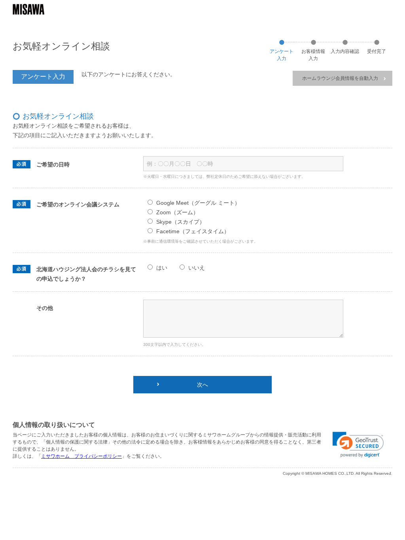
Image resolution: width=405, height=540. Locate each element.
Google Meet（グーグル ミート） (198, 203)
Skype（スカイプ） (180, 222)
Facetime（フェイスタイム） (192, 231)
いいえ (196, 267)
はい (161, 267)
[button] (358, 444)
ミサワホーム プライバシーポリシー (81, 456)
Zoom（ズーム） (177, 212)
